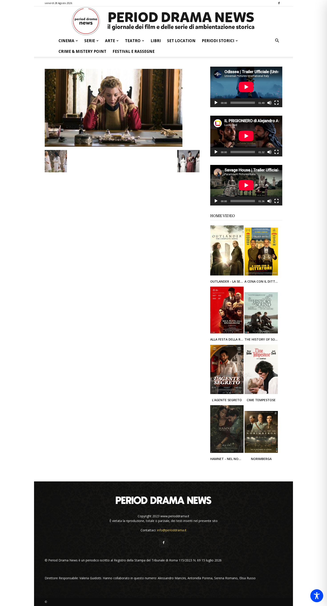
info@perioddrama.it (171, 530)
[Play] (216, 103)
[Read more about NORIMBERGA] (261, 452)
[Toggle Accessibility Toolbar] (317, 596)
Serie (89, 40)
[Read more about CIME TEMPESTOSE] (261, 394)
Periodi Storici (218, 40)
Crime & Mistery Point (82, 51)
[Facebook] (279, 3)
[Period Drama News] (163, 21)
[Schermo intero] (276, 103)
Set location (181, 40)
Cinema (66, 40)
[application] (246, 87)
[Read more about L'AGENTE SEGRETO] (227, 394)
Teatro (133, 40)
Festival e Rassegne (134, 51)
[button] (277, 41)
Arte (110, 40)
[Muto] (269, 103)
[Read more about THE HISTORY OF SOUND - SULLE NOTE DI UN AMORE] (261, 333)
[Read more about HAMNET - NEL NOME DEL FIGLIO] (227, 452)
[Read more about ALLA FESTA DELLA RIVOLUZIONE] (227, 333)
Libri (156, 40)
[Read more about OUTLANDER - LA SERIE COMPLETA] (227, 275)
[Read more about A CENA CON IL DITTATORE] (261, 275)
